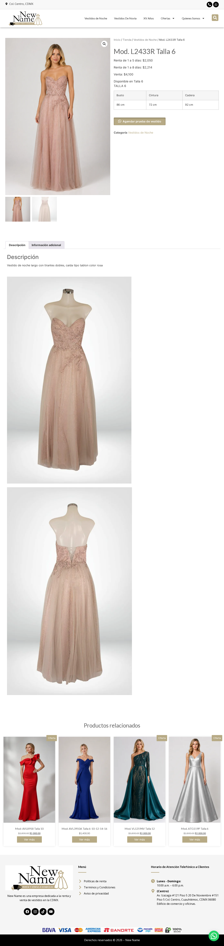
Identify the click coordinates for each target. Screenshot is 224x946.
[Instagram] (35, 911)
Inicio (117, 39)
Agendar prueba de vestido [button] (142, 121)
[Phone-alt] (209, 4)
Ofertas (165, 18)
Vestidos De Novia (125, 18)
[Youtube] (50, 911)
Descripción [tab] (17, 245)
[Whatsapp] (216, 4)
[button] (215, 17)
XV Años (149, 18)
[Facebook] (27, 911)
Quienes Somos (191, 18)
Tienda (127, 39)
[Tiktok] (43, 911)
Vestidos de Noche (96, 18)
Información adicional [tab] (46, 245)
